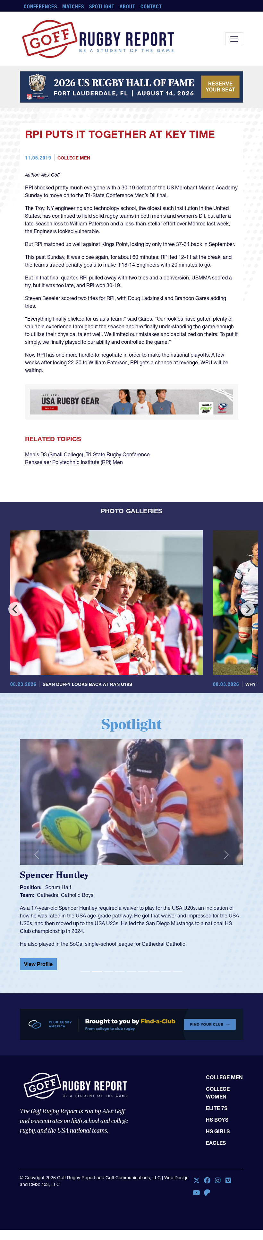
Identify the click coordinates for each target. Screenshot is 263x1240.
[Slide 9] (177, 1005)
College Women (218, 1130)
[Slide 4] (120, 1005)
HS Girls (218, 1168)
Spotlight (102, 6)
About (127, 6)
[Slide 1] (85, 1005)
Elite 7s (216, 1145)
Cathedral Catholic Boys (65, 928)
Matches (73, 6)
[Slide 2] (97, 1005)
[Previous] (15, 642)
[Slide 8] (166, 1005)
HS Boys (217, 1157)
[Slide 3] (108, 1005)
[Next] (248, 642)
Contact (151, 6)
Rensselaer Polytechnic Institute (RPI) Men (74, 495)
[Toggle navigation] (234, 38)
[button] (36, 888)
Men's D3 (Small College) (54, 488)
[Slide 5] (131, 1005)
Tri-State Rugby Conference (118, 488)
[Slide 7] (154, 1005)
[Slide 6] (143, 1005)
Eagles (216, 1180)
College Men (73, 166)
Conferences (40, 6)
